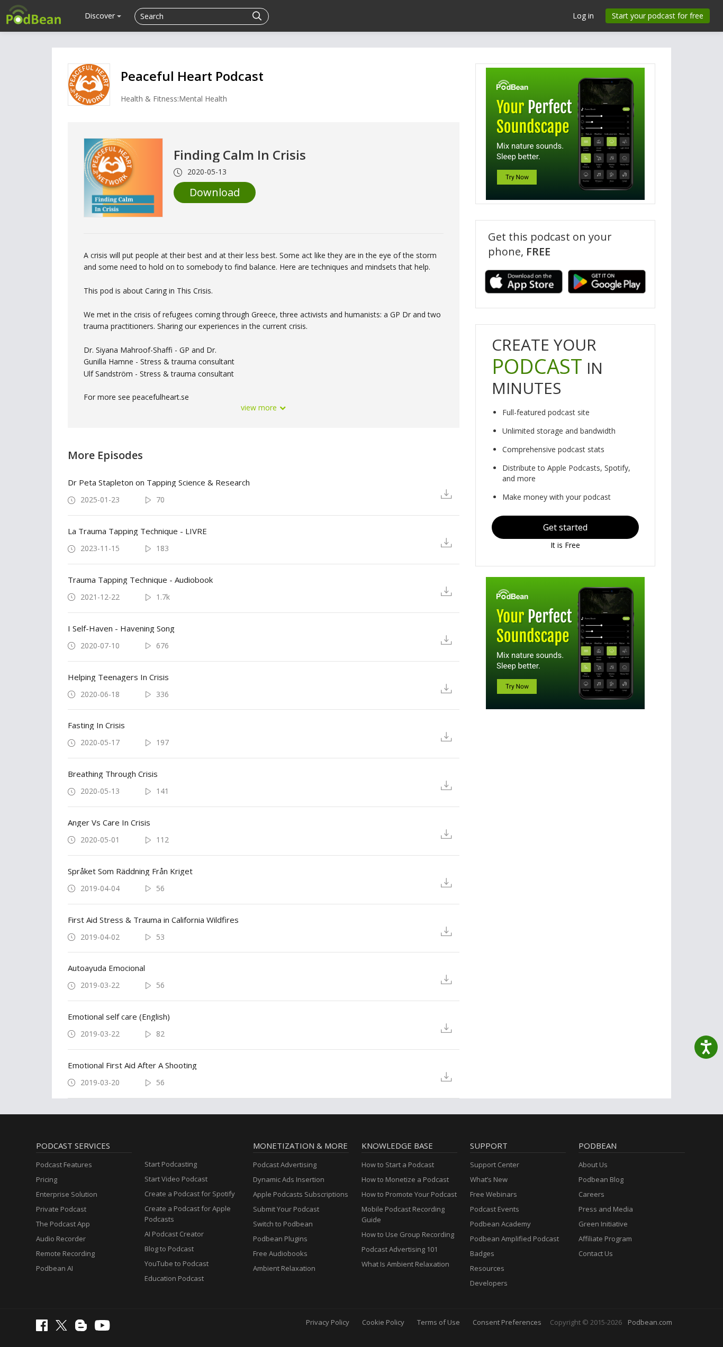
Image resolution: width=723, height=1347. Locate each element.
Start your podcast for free (657, 16)
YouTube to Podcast (176, 1263)
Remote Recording (65, 1253)
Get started (565, 527)
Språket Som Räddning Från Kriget (130, 871)
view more (260, 407)
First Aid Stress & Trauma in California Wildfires (153, 919)
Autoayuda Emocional (106, 968)
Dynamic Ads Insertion (288, 1179)
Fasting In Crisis (96, 725)
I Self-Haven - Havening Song (121, 628)
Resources (487, 1268)
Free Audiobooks (280, 1253)
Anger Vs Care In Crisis (109, 822)
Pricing (46, 1179)
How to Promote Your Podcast (409, 1194)
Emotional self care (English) (119, 1016)
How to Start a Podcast (398, 1164)
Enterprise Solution (66, 1194)
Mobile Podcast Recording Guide (403, 1214)
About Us (593, 1164)
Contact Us (596, 1253)
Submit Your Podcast (286, 1209)
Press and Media (606, 1209)
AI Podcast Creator (174, 1234)
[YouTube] (105, 1328)
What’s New (489, 1179)
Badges (482, 1253)
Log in (583, 16)
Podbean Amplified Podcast (514, 1238)
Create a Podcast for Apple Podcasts (187, 1214)
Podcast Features (64, 1164)
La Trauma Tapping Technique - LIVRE (137, 531)
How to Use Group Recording (408, 1234)
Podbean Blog (601, 1179)
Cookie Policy (383, 1322)
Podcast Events (494, 1209)
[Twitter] (64, 1328)
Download (214, 192)
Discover (101, 16)
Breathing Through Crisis (113, 773)
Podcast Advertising (285, 1164)
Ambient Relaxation (284, 1268)
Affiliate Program (605, 1238)
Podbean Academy (500, 1224)
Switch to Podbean (283, 1224)
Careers (591, 1194)
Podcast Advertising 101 (400, 1249)
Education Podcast (174, 1278)
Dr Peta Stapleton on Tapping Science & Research (159, 482)
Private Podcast (61, 1209)
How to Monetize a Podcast (405, 1179)
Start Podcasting (170, 1164)
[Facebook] (44, 1328)
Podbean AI (54, 1268)
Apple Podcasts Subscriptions (300, 1194)
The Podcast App (63, 1224)
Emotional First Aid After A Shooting (132, 1065)
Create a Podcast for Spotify (189, 1193)
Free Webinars (493, 1194)
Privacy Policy (327, 1322)
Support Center (494, 1164)
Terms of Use (438, 1322)
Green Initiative (603, 1224)
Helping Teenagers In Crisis (118, 677)
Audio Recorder (61, 1238)
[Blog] (83, 1328)
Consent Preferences (507, 1322)
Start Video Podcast (175, 1179)
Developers (489, 1283)
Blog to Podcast (169, 1248)
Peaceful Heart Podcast (192, 76)
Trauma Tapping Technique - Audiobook (140, 579)
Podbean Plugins (280, 1238)
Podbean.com (650, 1322)
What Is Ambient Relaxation (405, 1264)
